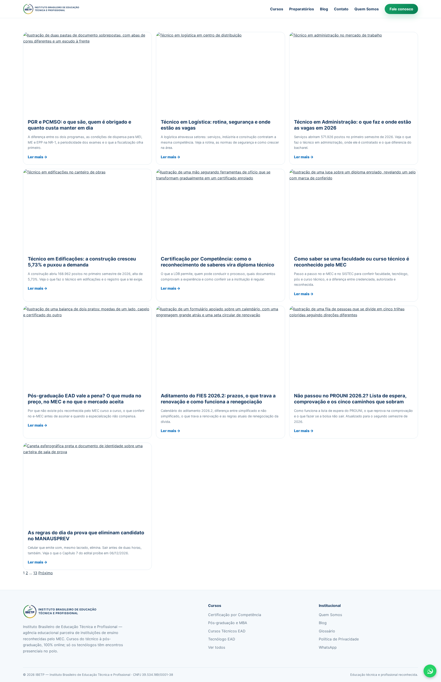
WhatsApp (328, 647)
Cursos (276, 9)
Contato (341, 9)
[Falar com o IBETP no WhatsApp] (430, 671)
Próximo (45, 573)
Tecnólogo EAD (221, 639)
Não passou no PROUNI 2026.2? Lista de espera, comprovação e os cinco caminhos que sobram (350, 399)
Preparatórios (301, 9)
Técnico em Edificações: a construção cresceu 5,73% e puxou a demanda (82, 262)
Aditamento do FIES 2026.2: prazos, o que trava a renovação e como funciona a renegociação (218, 399)
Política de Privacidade (339, 639)
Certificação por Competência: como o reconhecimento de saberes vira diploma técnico (217, 262)
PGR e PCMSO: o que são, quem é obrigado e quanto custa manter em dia (79, 125)
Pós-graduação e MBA (227, 622)
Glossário (327, 631)
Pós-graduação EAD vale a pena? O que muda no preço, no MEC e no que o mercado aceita (84, 399)
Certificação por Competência (234, 614)
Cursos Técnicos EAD (227, 631)
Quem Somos (366, 9)
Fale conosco (401, 9)
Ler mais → (37, 157)
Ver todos (216, 647)
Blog (324, 9)
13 (35, 573)
